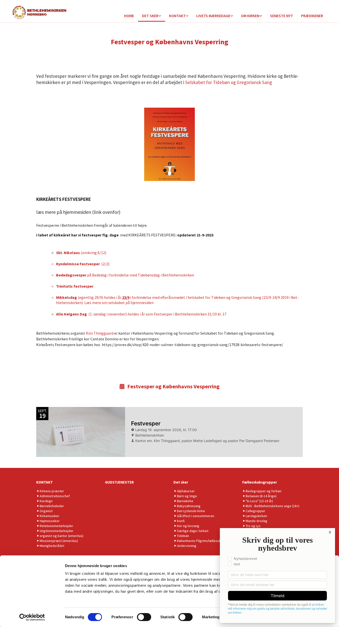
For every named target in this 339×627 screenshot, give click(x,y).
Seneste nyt (281, 15)
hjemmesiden (142, 302)
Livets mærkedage (213, 15)
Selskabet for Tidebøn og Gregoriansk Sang (228, 82)
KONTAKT (44, 482)
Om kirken (250, 15)
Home (129, 15)
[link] (151, 16)
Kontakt (177, 15)
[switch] (144, 617)
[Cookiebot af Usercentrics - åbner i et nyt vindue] (32, 617)
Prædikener (312, 15)
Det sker (150, 15)
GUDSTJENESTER (119, 482)
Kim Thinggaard (100, 333)
